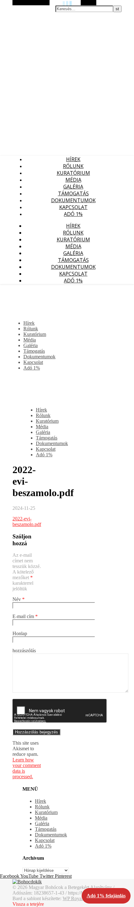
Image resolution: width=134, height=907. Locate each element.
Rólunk (73, 166)
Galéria (73, 186)
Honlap (19, 633)
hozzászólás (24, 650)
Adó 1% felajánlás (106, 895)
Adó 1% (73, 214)
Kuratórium (73, 173)
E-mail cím (25, 616)
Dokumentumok (73, 200)
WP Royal (73, 898)
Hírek (73, 159)
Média (73, 179)
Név (18, 599)
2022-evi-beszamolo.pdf (26, 521)
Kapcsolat (73, 207)
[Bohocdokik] (27, 881)
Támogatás (73, 193)
